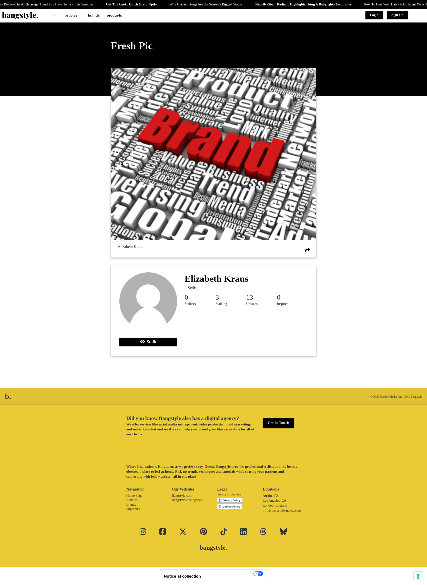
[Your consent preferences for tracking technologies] (418, 576)
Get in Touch (278, 423)
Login (374, 15)
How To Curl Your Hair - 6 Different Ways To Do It (388, 4)
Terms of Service (229, 494)
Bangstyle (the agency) (188, 500)
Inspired (282, 304)
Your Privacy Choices (229, 573)
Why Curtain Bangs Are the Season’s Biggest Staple (193, 4)
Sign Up (397, 15)
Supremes (133, 509)
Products (114, 15)
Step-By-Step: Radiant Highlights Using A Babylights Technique (290, 4)
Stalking (221, 304)
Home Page (134, 495)
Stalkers (190, 304)
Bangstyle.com (182, 495)
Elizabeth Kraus (130, 246)
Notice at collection (182, 576)
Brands (94, 15)
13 (249, 297)
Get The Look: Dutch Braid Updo (118, 4)
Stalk (150, 341)
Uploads (251, 304)
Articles (71, 15)
